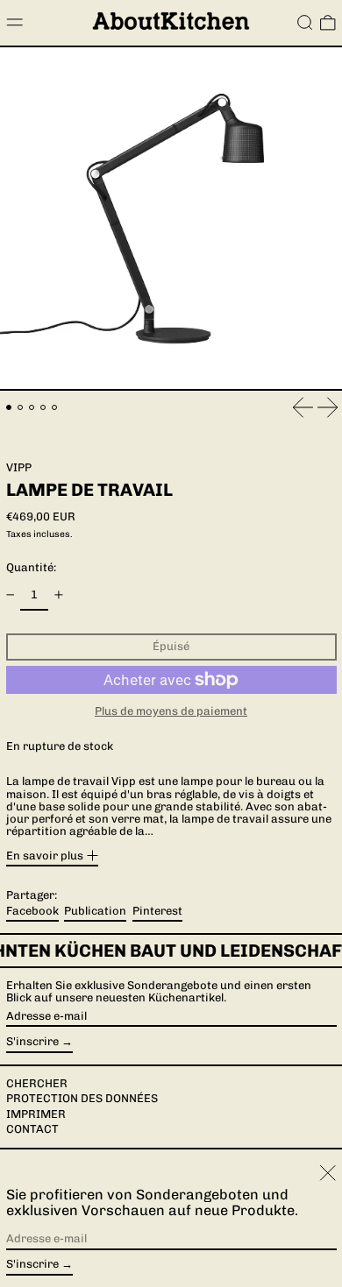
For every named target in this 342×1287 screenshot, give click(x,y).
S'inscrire (32, 1041)
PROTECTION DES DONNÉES (82, 1098)
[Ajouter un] (58, 595)
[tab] (9, 408)
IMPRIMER (36, 1114)
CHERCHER (37, 1083)
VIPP (19, 467)
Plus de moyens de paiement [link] (171, 711)
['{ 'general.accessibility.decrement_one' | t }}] (10, 595)
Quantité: (31, 567)
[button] (305, 23)
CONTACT (32, 1128)
